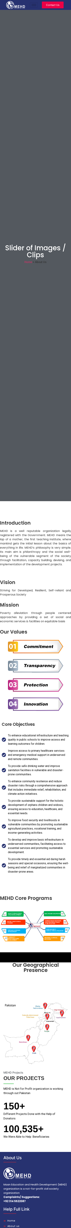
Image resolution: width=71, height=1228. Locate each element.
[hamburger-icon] (34, 4)
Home (28, 262)
